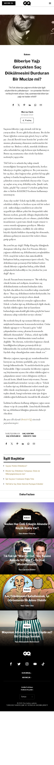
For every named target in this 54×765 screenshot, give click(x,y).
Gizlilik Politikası (27, 687)
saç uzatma (28, 434)
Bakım (27, 54)
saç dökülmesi (13, 436)
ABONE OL (8, 3)
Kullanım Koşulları (27, 690)
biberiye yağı (29, 436)
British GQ (26, 419)
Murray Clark (27, 112)
